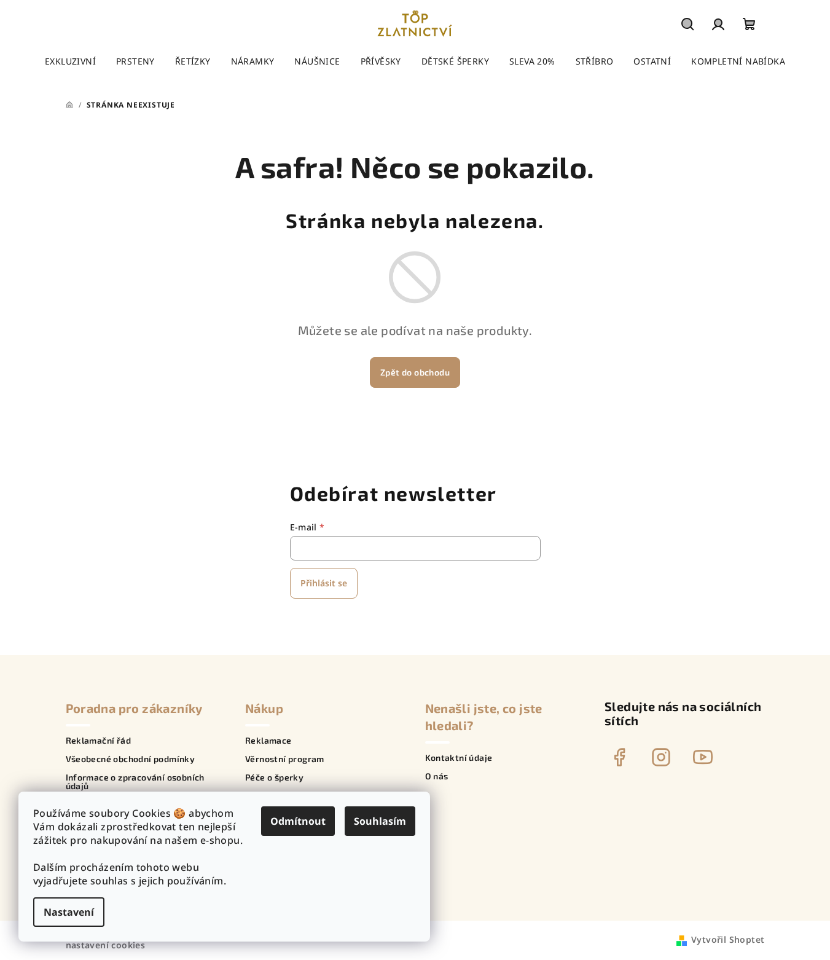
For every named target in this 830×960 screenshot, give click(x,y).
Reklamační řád (98, 740)
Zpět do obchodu (415, 372)
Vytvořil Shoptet (727, 939)
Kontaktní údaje (459, 757)
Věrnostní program (284, 759)
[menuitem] (70, 61)
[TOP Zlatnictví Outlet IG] (661, 757)
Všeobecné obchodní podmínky (130, 759)
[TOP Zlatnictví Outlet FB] (619, 757)
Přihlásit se (323, 583)
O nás (436, 776)
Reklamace (268, 740)
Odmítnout (298, 821)
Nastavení (69, 912)
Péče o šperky (274, 777)
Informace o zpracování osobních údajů (135, 781)
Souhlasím (380, 821)
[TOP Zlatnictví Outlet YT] (703, 757)
